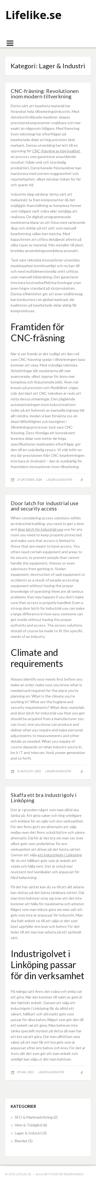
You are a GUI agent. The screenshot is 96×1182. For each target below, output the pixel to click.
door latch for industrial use (40, 529)
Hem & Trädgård (28, 1125)
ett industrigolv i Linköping (60, 855)
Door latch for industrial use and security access (44, 506)
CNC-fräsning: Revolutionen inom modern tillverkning (45, 93)
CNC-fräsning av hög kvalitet (56, 151)
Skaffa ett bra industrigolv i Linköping (44, 797)
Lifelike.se (33, 14)
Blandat (21, 1140)
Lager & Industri (59, 479)
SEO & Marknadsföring (34, 1117)
